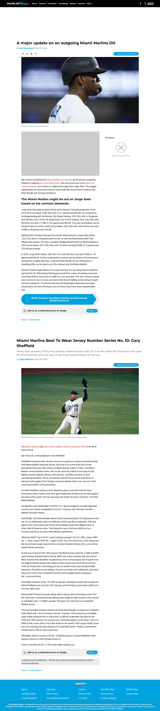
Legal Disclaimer (29, 698)
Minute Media (18, 704)
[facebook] (140, 3)
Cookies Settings (109, 698)
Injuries (81, 3)
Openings (51, 689)
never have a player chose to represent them (65, 446)
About (24, 689)
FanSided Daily (28, 693)
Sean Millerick (27, 359)
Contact (82, 689)
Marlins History (35, 670)
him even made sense (49, 183)
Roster (73, 3)
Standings (63, 3)
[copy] (35, 53)
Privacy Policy (84, 693)
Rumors (42, 3)
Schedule (52, 3)
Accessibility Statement (58, 698)
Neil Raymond (27, 48)
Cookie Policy (132, 693)
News (34, 3)
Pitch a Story (52, 693)
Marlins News (35, 320)
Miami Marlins (32, 446)
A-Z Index (82, 698)
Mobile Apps (132, 689)
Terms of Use (107, 693)
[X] (145, 3)
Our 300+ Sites (107, 689)
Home (24, 320)
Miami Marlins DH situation (59, 179)
